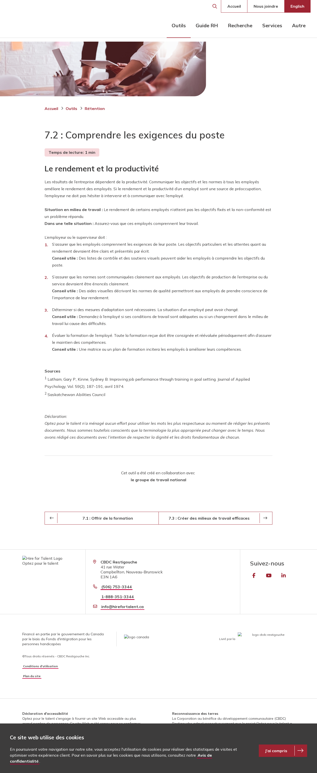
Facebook (254, 575)
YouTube (268, 575)
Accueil (234, 6)
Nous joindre (266, 6)
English (297, 6)
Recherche (214, 6)
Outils (179, 25)
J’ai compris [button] (276, 750)
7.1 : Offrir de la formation (107, 518)
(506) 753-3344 (116, 586)
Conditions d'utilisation (40, 666)
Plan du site (32, 676)
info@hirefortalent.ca (122, 606)
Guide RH (207, 25)
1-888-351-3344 (117, 596)
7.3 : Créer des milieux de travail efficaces (209, 518)
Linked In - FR (283, 575)
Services (272, 25)
